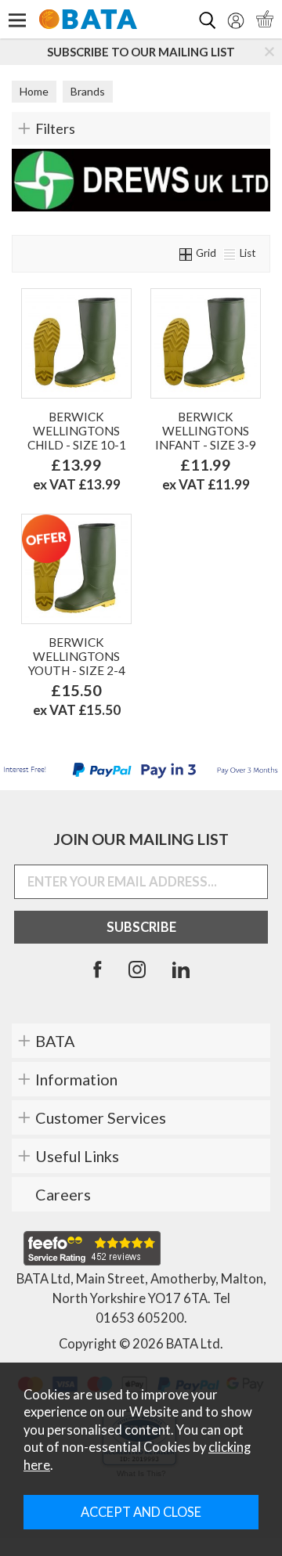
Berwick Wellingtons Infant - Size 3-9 (205, 431)
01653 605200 (140, 1318)
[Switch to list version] (230, 253)
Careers (63, 1194)
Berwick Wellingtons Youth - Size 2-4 (76, 656)
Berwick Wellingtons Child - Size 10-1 (76, 431)
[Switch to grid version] (186, 253)
